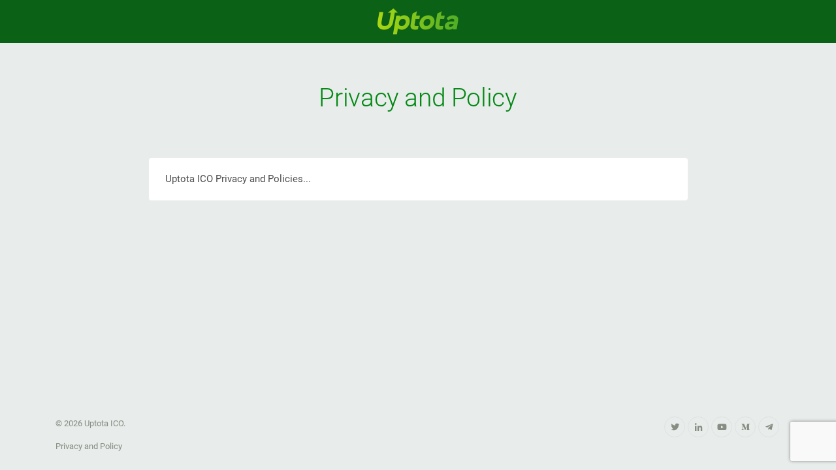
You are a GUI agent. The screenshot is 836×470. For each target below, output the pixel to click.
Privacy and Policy (89, 446)
